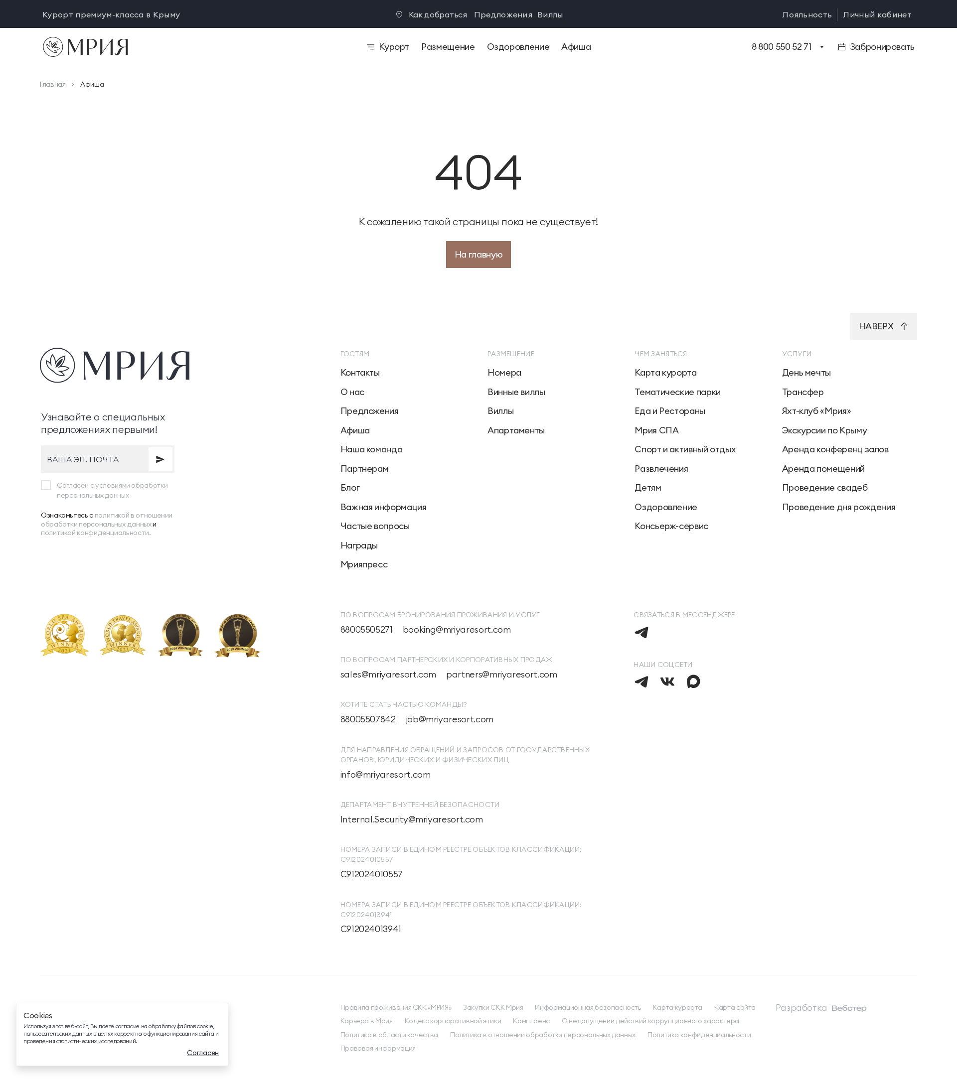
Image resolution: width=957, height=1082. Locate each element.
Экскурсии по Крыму (824, 430)
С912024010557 (371, 874)
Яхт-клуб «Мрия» (816, 411)
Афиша (355, 430)
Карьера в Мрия (366, 1021)
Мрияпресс (364, 564)
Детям (648, 487)
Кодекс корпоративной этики (453, 1021)
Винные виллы (516, 392)
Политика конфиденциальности (699, 1035)
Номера (504, 372)
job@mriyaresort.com (449, 719)
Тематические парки (678, 392)
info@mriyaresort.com (385, 774)
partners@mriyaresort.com (501, 674)
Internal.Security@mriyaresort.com (411, 819)
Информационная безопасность (587, 1007)
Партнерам (364, 468)
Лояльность (807, 14)
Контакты (360, 372)
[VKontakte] (667, 681)
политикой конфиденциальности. (96, 532)
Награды (359, 545)
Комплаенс (531, 1021)
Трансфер (803, 392)
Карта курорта (665, 372)
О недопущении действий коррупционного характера (650, 1021)
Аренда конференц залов (835, 449)
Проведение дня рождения (839, 507)
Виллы (550, 14)
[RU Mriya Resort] (171, 47)
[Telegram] (641, 632)
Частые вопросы (375, 526)
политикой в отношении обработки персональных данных (106, 520)
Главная (52, 84)
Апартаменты (516, 430)
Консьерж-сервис (671, 526)
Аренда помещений (823, 468)
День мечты (806, 372)
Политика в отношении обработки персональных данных (543, 1035)
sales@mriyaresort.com (388, 674)
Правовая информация (378, 1048)
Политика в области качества (389, 1035)
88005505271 (366, 629)
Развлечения (661, 468)
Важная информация (383, 507)
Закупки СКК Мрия (493, 1007)
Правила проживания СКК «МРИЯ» (396, 1007)
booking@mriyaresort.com (457, 629)
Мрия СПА (656, 430)
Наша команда (371, 449)
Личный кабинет (877, 14)
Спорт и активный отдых (685, 449)
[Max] (693, 681)
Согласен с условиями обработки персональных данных (112, 490)
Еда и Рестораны (670, 411)
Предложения (503, 14)
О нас (352, 392)
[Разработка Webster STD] (849, 1008)
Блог (350, 487)
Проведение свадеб (825, 487)
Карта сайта (735, 1007)
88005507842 (368, 719)
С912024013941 (370, 929)
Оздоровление (666, 507)
